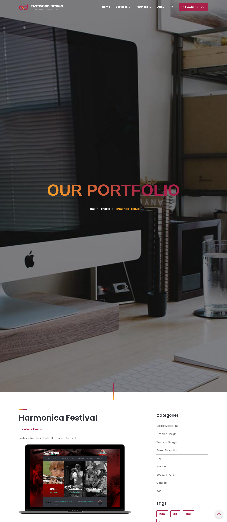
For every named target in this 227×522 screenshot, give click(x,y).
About (161, 7)
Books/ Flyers (165, 475)
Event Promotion (167, 450)
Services (122, 7)
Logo (159, 458)
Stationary (163, 466)
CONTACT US (195, 7)
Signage (161, 483)
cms (188, 514)
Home (106, 7)
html (162, 514)
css (175, 514)
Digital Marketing (167, 426)
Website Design (166, 442)
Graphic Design (166, 434)
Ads (158, 491)
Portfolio (142, 7)
